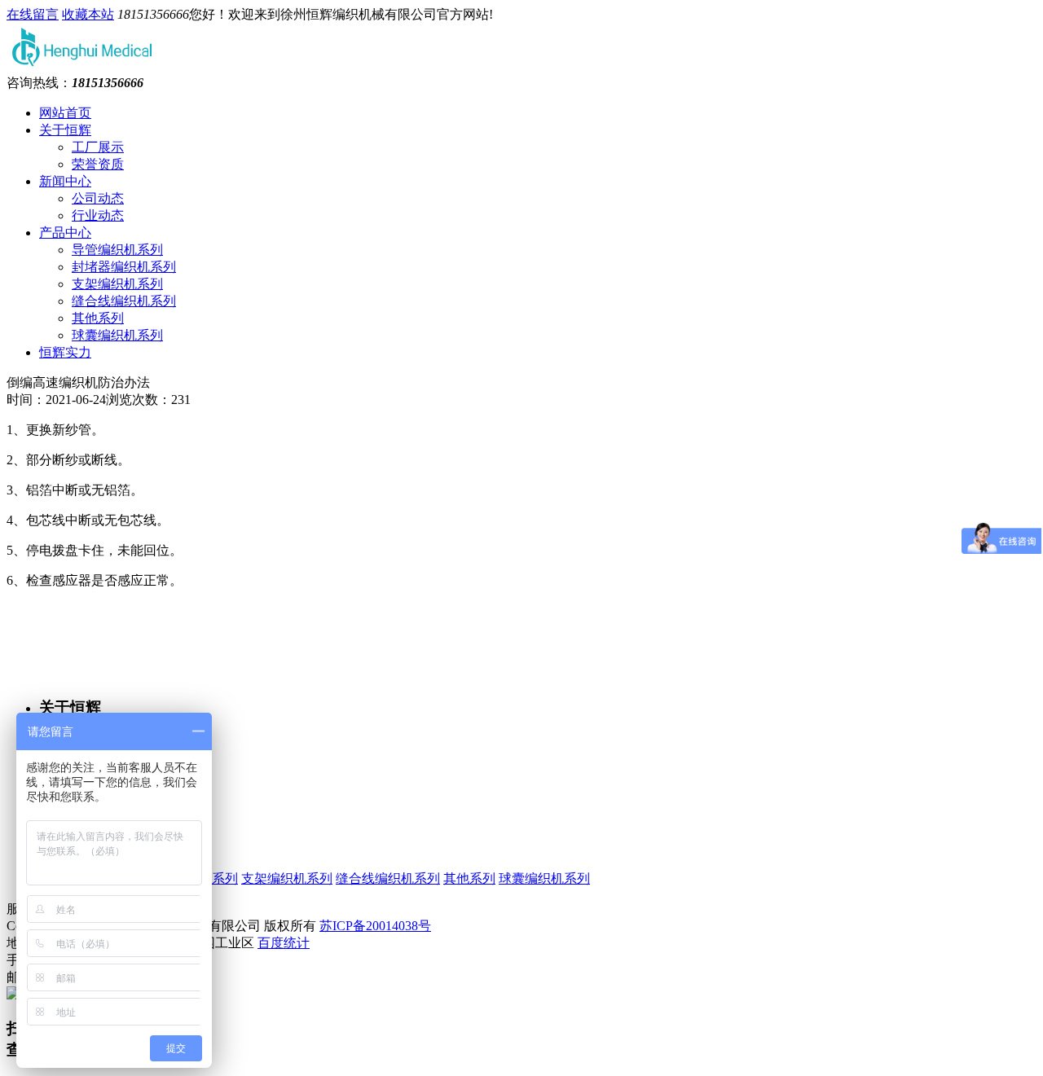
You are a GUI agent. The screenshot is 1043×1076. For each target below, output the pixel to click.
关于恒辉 (65, 130)
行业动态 (98, 215)
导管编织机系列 (117, 250)
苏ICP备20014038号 (375, 926)
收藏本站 (88, 14)
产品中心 (65, 232)
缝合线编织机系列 (124, 301)
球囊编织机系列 (117, 335)
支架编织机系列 (117, 284)
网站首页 (65, 113)
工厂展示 (98, 147)
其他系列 (98, 318)
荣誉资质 (98, 164)
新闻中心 (65, 181)
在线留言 (33, 14)
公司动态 (98, 198)
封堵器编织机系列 (124, 267)
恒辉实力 (65, 352)
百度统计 (283, 943)
